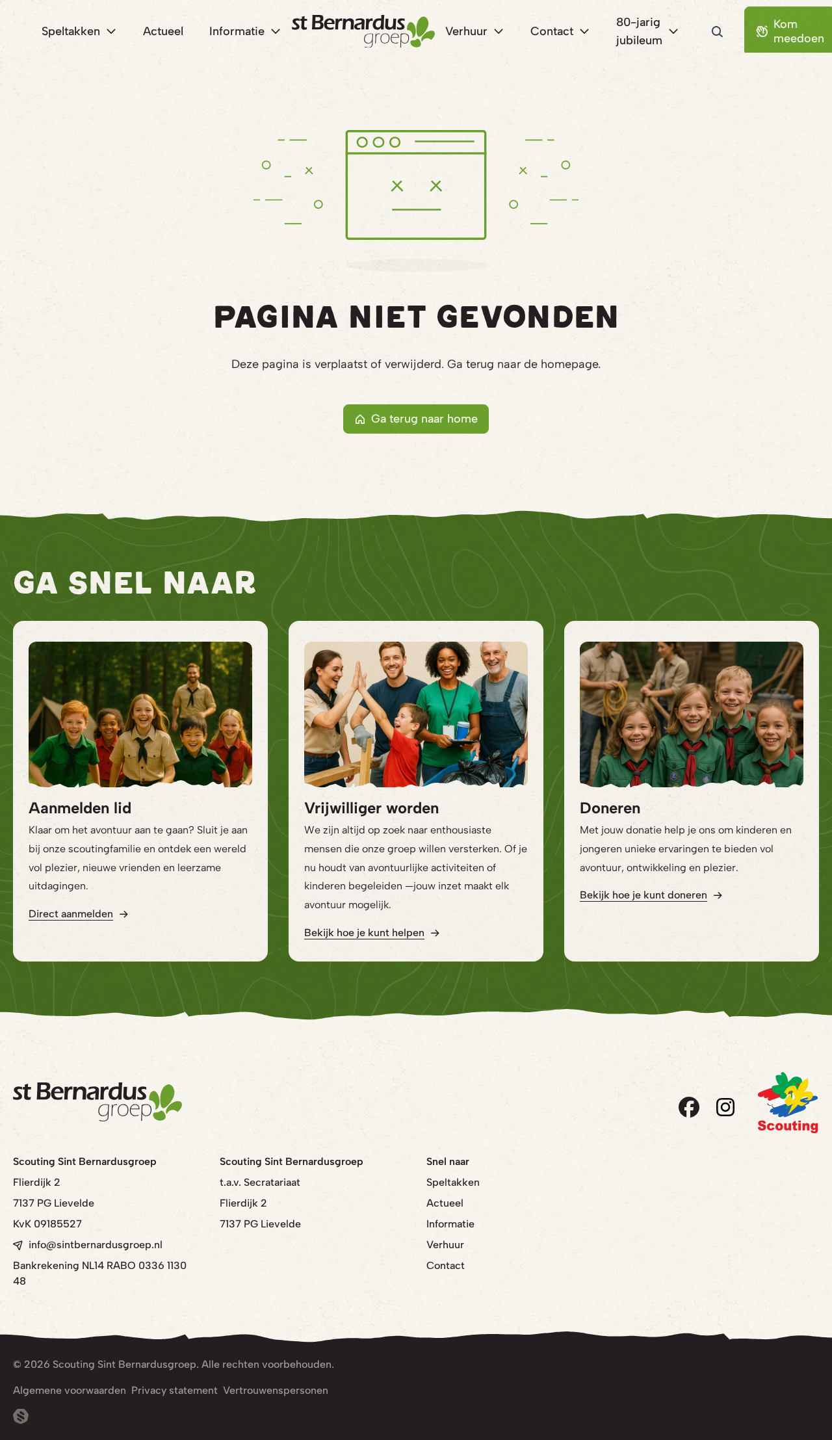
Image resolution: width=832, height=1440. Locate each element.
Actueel (444, 1203)
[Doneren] (691, 714)
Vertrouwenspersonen (275, 1390)
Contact (445, 1265)
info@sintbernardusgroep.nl (95, 1244)
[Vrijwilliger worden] (416, 714)
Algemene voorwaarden (69, 1390)
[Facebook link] (689, 1107)
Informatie (450, 1224)
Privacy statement (174, 1390)
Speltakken (453, 1182)
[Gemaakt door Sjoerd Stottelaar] (21, 1416)
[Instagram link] (725, 1107)
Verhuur (445, 1244)
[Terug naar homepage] (363, 31)
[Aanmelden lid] (140, 714)
